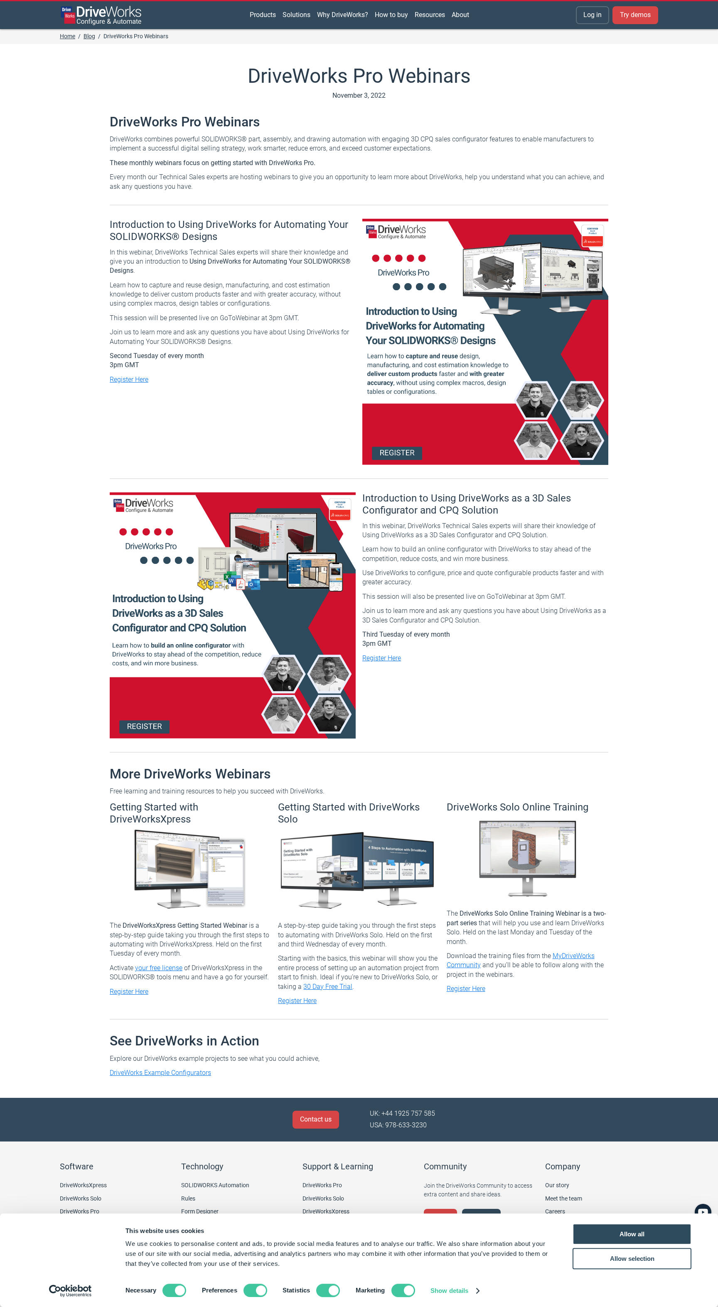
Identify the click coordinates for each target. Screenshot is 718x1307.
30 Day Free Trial (327, 987)
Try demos (635, 15)
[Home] (101, 15)
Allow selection (632, 1258)
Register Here (129, 379)
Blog (89, 36)
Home (67, 36)
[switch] (255, 1290)
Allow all (632, 1234)
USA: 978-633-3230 (398, 1125)
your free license (158, 968)
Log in (592, 15)
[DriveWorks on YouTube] (703, 1212)
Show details (449, 1290)
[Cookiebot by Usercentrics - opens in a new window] (70, 1291)
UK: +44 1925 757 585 (402, 1113)
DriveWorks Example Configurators (160, 1073)
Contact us (316, 1119)
